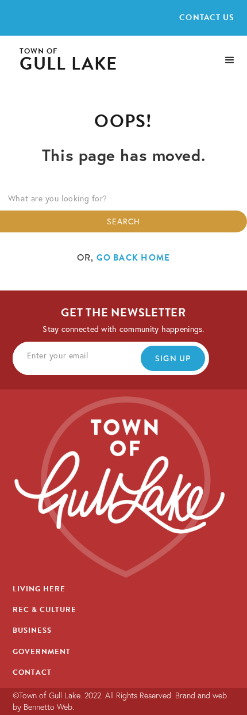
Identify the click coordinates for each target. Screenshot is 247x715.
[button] (230, 60)
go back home (134, 257)
